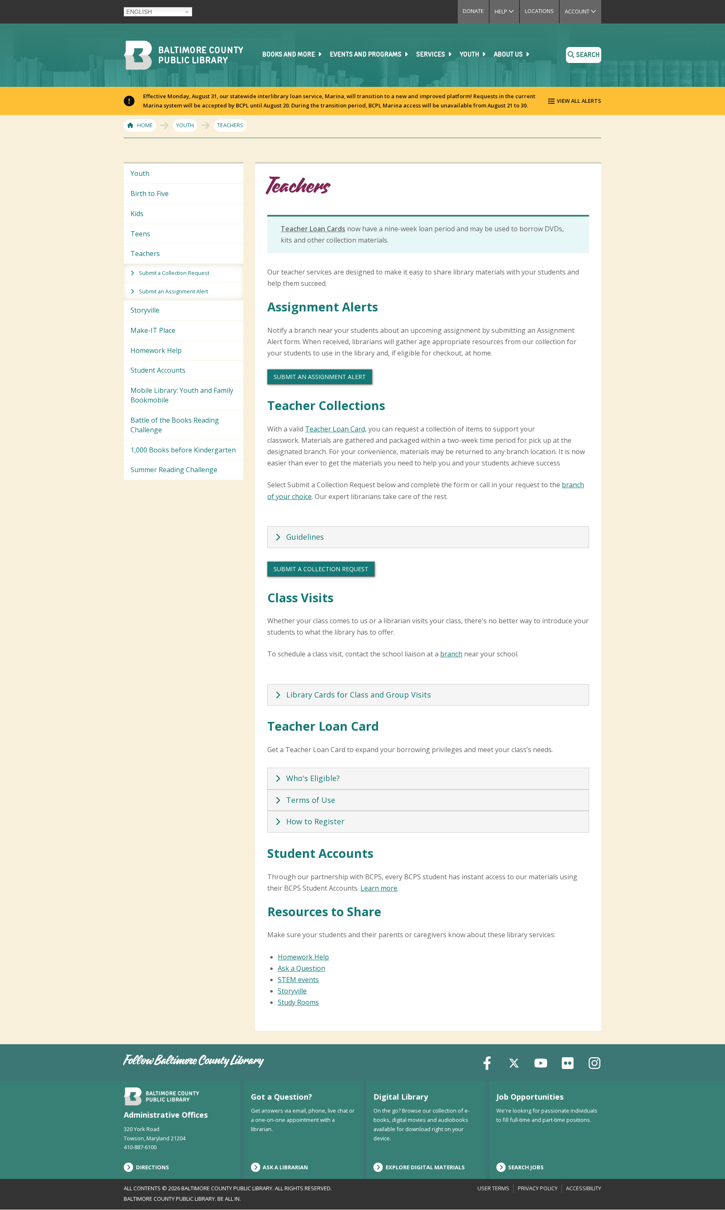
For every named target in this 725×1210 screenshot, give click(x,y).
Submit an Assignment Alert (173, 291)
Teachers (145, 253)
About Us (509, 55)
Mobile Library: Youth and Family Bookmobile (181, 395)
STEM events (298, 979)
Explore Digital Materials (425, 1167)
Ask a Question (301, 968)
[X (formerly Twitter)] (514, 1062)
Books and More (289, 55)
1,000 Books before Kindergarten (183, 450)
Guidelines (305, 537)
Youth (470, 55)
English (139, 11)
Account (583, 11)
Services (431, 55)
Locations (539, 11)
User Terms (493, 1188)
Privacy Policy (538, 1188)
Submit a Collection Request (174, 273)
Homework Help (156, 350)
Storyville (144, 310)
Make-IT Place (152, 330)
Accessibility (583, 1188)
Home (145, 125)
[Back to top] (704, 1188)
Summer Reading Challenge (173, 469)
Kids (136, 213)
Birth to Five (149, 193)
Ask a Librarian (285, 1167)
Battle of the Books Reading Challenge (174, 425)
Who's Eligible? (313, 778)
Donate (473, 11)
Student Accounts (157, 370)
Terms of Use (310, 800)
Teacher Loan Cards (313, 228)
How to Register (315, 821)
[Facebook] (487, 1062)
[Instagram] (594, 1062)
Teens (140, 233)
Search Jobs (526, 1167)
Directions (152, 1167)
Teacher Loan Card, (336, 429)
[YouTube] (541, 1062)
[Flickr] (567, 1062)
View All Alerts (579, 101)
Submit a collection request (321, 569)
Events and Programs (366, 55)
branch (451, 654)
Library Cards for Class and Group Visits (358, 695)
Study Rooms (298, 1002)
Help (507, 11)
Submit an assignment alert (320, 377)
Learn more (378, 888)
